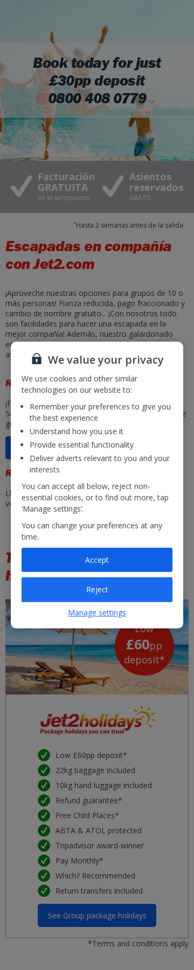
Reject (97, 589)
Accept (97, 560)
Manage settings (97, 612)
